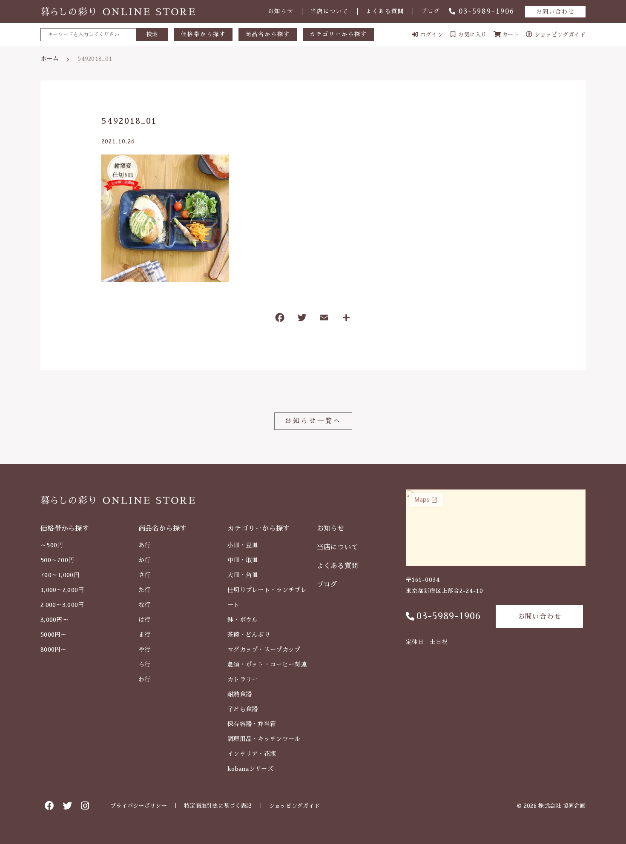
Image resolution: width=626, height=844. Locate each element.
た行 (144, 590)
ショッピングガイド (294, 806)
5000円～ (53, 635)
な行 (144, 605)
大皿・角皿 (242, 575)
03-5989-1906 (486, 11)
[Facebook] (280, 319)
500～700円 (57, 560)
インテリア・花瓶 (251, 754)
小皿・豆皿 (242, 545)
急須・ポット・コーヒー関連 (267, 664)
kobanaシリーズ (250, 769)
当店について (329, 11)
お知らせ (280, 11)
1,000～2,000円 (62, 590)
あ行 (144, 545)
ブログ (430, 11)
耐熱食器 (239, 694)
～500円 (51, 545)
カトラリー (242, 679)
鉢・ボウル (242, 620)
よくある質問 (385, 11)
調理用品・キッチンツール (264, 739)
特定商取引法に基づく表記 (218, 806)
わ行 (144, 679)
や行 (144, 649)
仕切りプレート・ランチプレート (267, 597)
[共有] (346, 319)
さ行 (144, 575)
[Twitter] (302, 319)
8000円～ (53, 649)
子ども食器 (242, 709)
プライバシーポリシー (138, 806)
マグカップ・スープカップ (264, 649)
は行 (144, 620)
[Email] (324, 319)
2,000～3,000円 (62, 605)
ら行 (144, 664)
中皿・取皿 (242, 560)
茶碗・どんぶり (248, 635)
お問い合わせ (555, 11)
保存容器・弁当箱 (251, 724)
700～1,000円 (60, 575)
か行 (144, 560)
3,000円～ (54, 620)
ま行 (144, 635)
